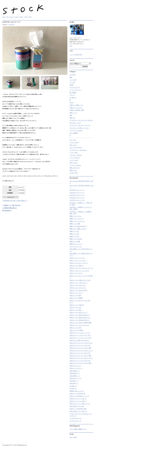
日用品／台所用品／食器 (77, 110)
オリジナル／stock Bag (76, 130)
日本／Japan (73, 145)
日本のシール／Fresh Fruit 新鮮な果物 (80, 322)
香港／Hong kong (75, 167)
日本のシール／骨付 (75, 295)
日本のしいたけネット (76, 368)
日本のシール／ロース (76, 292)
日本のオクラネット (75, 365)
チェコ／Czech (74, 160)
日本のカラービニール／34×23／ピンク (81, 358)
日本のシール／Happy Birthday (78, 290)
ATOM (75, 437)
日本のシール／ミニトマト (77, 258)
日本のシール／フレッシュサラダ (79, 270)
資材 (71, 115)
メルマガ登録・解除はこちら (78, 429)
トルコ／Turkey (74, 142)
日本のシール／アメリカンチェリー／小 (81, 268)
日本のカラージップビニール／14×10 (80, 337)
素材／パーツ (73, 112)
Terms (26, 17)
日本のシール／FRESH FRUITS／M (80, 317)
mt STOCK (11, 24)
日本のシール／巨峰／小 (77, 265)
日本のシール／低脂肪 (76, 298)
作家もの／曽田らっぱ (76, 105)
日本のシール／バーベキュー (78, 260)
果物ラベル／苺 (74, 236)
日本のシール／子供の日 (77, 305)
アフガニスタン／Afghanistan (78, 150)
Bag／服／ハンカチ (75, 123)
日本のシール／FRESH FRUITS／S (80, 315)
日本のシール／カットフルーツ (79, 263)
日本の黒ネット (74, 381)
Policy (21, 17)
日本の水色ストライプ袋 (77, 406)
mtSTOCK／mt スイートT (77, 195)
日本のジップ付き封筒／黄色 (78, 408)
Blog (30, 17)
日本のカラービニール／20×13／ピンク (81, 350)
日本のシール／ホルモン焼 (77, 285)
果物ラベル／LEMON (76, 239)
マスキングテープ (75, 87)
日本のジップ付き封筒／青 (77, 393)
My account (10, 17)
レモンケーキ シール (76, 246)
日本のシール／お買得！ (77, 330)
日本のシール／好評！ (76, 310)
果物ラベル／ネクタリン (77, 218)
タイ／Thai (73, 140)
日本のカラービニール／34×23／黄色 (80, 363)
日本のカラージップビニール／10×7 (80, 335)
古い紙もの (73, 97)
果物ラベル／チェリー (76, 244)
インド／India (74, 152)
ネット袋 (72, 82)
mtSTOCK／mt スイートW (77, 200)
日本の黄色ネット (75, 376)
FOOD (71, 102)
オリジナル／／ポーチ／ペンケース (80, 125)
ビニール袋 (73, 79)
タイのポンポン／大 (75, 418)
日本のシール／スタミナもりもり (79, 325)
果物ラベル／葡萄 (75, 241)
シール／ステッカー (75, 90)
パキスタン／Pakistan (76, 155)
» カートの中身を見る (76, 54)
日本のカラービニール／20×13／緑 (80, 353)
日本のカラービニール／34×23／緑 (80, 360)
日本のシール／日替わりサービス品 (80, 280)
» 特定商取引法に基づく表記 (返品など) (14, 200)
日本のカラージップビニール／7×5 (80, 332)
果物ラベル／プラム (75, 216)
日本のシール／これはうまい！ (79, 282)
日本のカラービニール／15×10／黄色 (80, 348)
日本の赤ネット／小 (75, 378)
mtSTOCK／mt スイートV (77, 197)
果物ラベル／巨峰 (75, 223)
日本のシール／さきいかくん (78, 287)
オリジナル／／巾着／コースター (79, 128)
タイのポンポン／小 (75, 420)
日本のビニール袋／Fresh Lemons (79, 340)
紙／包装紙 (73, 92)
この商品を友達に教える (9, 208)
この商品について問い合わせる (11, 205)
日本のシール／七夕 (75, 307)
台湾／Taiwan (73, 162)
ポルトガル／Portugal (76, 147)
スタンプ (72, 95)
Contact (17, 17)
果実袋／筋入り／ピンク (77, 391)
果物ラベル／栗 (74, 233)
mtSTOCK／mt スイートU (77, 190)
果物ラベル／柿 (74, 231)
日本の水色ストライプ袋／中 (78, 411)
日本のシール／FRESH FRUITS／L (80, 320)
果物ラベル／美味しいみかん (78, 228)
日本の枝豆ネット (75, 370)
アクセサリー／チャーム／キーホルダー (81, 120)
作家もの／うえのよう (76, 107)
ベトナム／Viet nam (75, 165)
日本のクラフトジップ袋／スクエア (80, 403)
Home (4, 17)
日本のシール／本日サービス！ (79, 312)
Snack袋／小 (73, 388)
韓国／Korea (73, 170)
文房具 (71, 85)
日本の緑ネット (74, 383)
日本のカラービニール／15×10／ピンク (81, 343)
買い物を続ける (6, 210)
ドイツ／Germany (75, 157)
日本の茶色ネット (75, 373)
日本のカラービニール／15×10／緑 (80, 345)
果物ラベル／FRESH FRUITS (78, 226)
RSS (71, 437)
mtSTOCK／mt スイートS (77, 192)
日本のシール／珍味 (75, 327)
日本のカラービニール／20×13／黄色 (80, 355)
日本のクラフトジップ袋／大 (78, 398)
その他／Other (74, 172)
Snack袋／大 (73, 386)
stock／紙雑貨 (74, 133)
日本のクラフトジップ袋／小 (78, 401)
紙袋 (71, 77)
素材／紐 (72, 117)
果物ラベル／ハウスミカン (77, 221)
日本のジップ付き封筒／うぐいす (79, 396)
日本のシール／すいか (76, 273)
